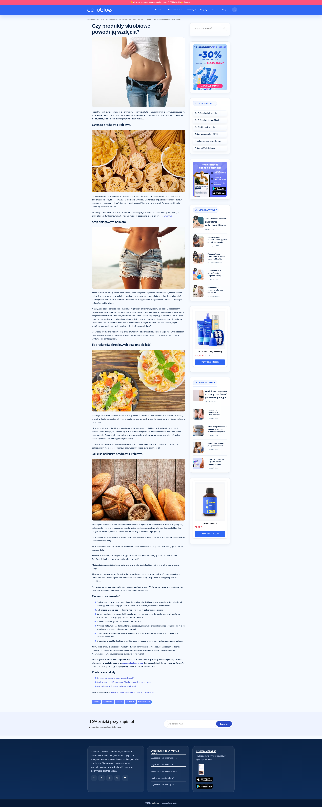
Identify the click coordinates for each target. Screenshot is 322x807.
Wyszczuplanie (173, 10)
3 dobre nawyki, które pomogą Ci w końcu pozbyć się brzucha (123, 682)
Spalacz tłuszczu (210, 523)
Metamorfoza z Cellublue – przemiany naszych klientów (217, 256)
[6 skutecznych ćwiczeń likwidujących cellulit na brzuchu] (198, 241)
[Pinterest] (117, 778)
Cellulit (158, 10)
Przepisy (203, 10)
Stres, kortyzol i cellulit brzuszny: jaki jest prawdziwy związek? (217, 429)
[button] (234, 9)
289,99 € (199, 355)
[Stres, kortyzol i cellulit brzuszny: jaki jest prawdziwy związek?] (198, 430)
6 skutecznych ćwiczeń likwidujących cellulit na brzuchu (217, 239)
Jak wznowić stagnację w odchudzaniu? (214, 412)
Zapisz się (224, 724)
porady (119, 702)
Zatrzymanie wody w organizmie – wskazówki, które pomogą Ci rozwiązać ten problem (216, 222)
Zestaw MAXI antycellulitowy (210, 352)
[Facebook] (94, 778)
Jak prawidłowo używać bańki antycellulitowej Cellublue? (214, 273)
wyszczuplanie (144, 702)
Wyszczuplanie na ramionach (164, 758)
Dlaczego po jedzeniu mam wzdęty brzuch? (115, 678)
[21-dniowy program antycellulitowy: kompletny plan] (198, 463)
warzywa (168, 216)
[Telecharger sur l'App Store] (213, 779)
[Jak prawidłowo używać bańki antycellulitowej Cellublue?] (198, 275)
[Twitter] (101, 778)
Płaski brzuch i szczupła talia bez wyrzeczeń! (215, 289)
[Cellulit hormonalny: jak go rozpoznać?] (198, 447)
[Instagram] (109, 778)
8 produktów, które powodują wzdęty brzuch (116, 686)
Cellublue (155, 803)
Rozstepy (190, 10)
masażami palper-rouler (132, 663)
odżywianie (107, 702)
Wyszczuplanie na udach (162, 765)
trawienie (130, 702)
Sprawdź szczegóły (210, 362)
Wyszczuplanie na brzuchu (123, 692)
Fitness (214, 10)
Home (89, 19)
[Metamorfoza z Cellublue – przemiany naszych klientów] (198, 258)
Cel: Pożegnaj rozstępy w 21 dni (207, 120)
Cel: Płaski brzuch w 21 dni (205, 127)
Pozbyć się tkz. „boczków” (162, 778)
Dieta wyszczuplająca (136, 19)
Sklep (224, 10)
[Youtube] (125, 778)
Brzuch (96, 702)
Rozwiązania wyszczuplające (116, 19)
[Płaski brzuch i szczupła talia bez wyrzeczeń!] (198, 291)
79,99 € (198, 527)
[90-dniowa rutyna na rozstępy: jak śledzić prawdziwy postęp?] (198, 395)
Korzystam (187, 2)
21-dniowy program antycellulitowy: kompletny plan (216, 461)
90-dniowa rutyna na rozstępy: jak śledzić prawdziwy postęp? (216, 394)
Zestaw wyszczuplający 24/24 (206, 134)
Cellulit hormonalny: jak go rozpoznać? (216, 444)
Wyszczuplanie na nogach (162, 785)
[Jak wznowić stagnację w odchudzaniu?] (198, 414)
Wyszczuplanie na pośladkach (164, 771)
